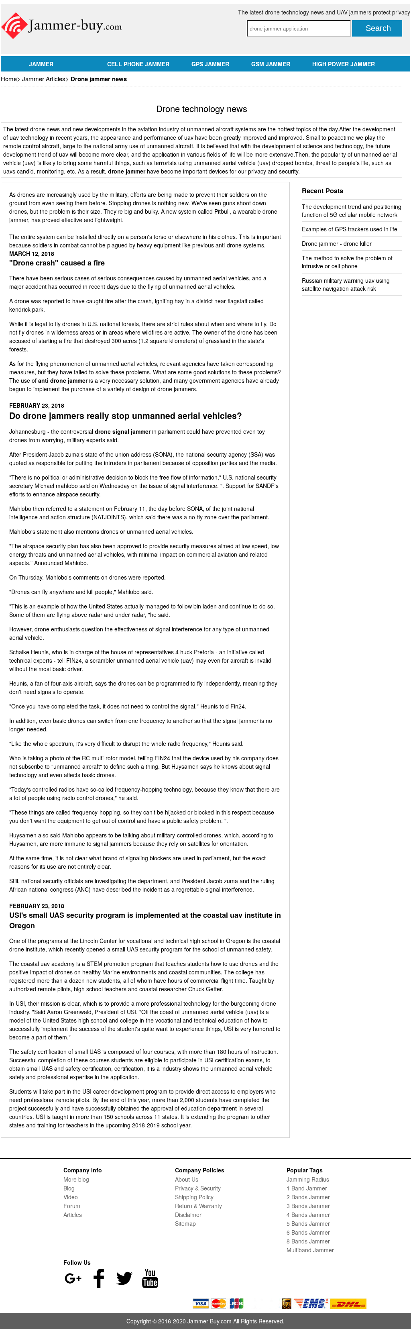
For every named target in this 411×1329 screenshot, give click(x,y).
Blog (69, 1188)
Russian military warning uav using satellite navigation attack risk (346, 284)
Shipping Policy (194, 1197)
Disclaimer (188, 1215)
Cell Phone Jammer (138, 64)
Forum (71, 1206)
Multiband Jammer (310, 1250)
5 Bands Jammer (308, 1223)
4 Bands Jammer (308, 1215)
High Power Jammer (343, 64)
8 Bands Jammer (308, 1241)
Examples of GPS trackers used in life (349, 229)
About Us (186, 1179)
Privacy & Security (198, 1188)
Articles (72, 1215)
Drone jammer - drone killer (337, 243)
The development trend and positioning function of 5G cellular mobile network (351, 210)
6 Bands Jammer (308, 1232)
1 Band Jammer (307, 1188)
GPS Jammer (210, 64)
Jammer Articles (43, 78)
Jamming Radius (308, 1179)
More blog (76, 1179)
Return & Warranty (198, 1206)
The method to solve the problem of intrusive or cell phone (347, 262)
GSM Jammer (270, 64)
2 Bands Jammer (308, 1197)
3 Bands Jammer (308, 1206)
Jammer (41, 64)
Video (70, 1197)
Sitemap (185, 1223)
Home (9, 78)
